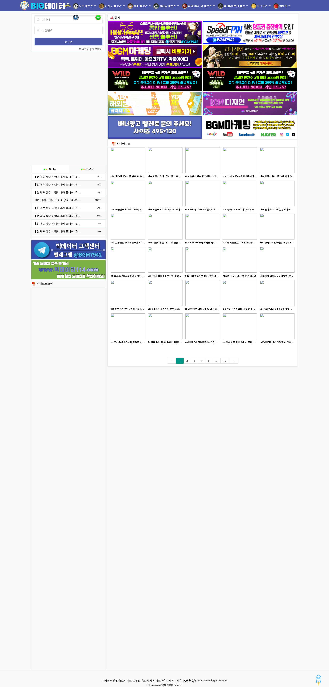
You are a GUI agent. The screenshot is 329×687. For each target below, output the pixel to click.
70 (225, 360)
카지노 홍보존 (113, 6)
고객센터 (84, 17)
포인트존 (262, 6)
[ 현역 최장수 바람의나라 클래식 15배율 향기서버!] (58, 208)
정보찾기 (97, 49)
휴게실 (105, 17)
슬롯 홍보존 (140, 6)
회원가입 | (85, 49)
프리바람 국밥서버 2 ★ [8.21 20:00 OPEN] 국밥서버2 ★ (58, 200)
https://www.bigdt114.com (212, 680)
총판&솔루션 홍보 (234, 6)
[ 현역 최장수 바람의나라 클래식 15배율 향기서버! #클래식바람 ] (58, 176)
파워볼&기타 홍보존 (200, 6)
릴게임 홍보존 (167, 6)
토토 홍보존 (86, 6)
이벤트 (283, 6)
